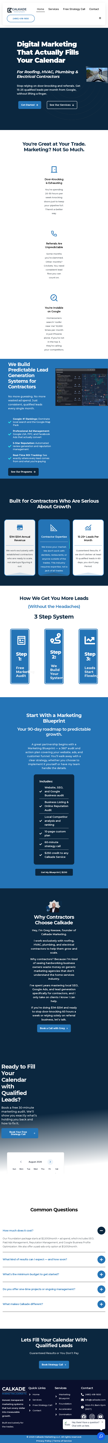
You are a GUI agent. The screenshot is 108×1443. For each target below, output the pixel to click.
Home (40, 9)
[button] (100, 18)
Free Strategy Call (74, 9)
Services (53, 9)
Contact (94, 9)
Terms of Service (62, 1440)
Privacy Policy (43, 1440)
